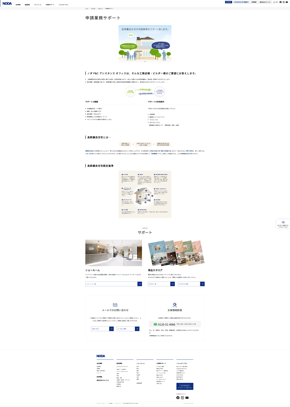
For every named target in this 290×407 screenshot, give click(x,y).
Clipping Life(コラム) (181, 368)
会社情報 (18, 5)
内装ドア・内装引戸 (121, 369)
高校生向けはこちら (265, 2)
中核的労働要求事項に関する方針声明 (130, 403)
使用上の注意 (159, 368)
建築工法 (119, 386)
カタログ (228, 2)
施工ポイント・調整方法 (162, 370)
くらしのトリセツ (63, 5)
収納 (118, 373)
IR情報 (98, 368)
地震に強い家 (179, 379)
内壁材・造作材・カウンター (123, 380)
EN (277, 2)
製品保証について (160, 381)
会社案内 (99, 366)
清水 (138, 373)
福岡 (138, 379)
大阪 (138, 377)
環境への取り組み (101, 370)
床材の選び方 (179, 377)
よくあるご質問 (160, 366)
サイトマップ (117, 403)
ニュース (99, 373)
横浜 (138, 370)
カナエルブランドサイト (122, 366)
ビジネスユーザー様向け (241, 2)
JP (274, 2)
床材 (118, 375)
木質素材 (119, 384)
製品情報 (27, 5)
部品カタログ (159, 377)
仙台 (138, 366)
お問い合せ (159, 383)
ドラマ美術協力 (180, 370)
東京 (138, 368)
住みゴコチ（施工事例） (182, 366)
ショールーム (37, 5)
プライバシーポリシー (101, 403)
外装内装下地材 (120, 382)
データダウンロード (161, 379)
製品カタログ (159, 375)
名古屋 (138, 375)
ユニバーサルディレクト (122, 371)
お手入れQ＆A (179, 375)
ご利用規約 (110, 403)
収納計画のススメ (180, 373)
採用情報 (254, 2)
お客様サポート (50, 5)
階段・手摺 (119, 378)
